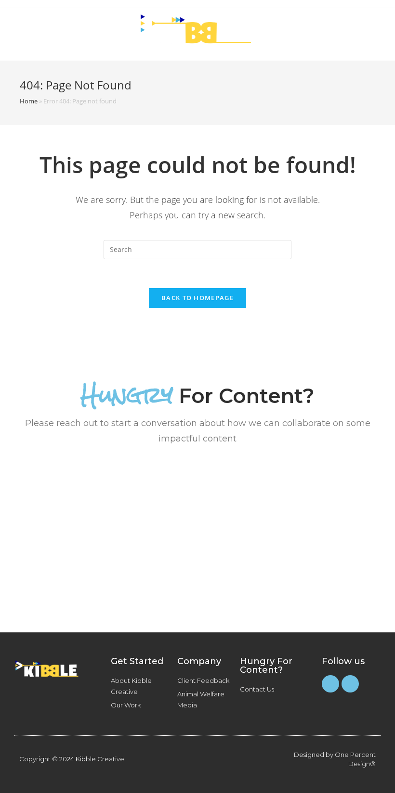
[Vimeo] (330, 683)
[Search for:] (197, 248)
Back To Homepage (197, 297)
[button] (325, 30)
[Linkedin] (350, 683)
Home (29, 101)
